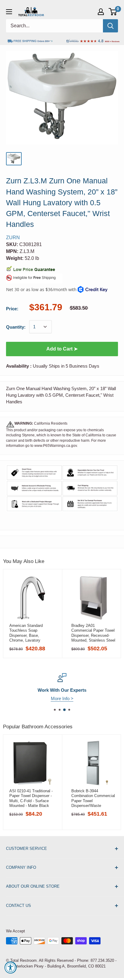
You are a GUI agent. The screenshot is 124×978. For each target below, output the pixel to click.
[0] (113, 11)
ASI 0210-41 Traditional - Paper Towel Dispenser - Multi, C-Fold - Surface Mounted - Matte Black (31, 798)
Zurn (13, 237)
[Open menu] (9, 11)
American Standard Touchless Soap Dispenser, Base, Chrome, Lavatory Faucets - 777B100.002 (29, 632)
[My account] (101, 11)
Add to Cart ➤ (62, 348)
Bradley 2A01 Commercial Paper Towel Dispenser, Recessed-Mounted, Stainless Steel (93, 632)
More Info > (62, 698)
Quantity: (16, 327)
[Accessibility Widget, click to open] (11, 967)
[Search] (110, 25)
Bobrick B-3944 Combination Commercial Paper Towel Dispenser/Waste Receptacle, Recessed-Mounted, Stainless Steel (93, 798)
